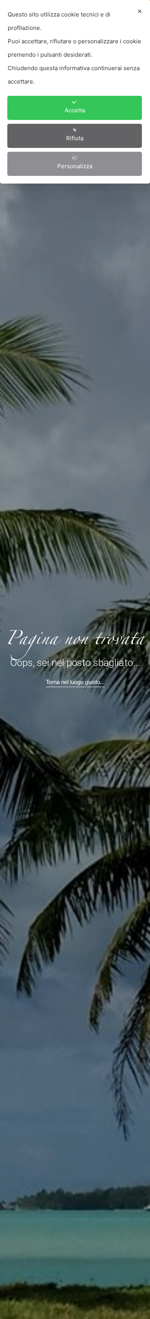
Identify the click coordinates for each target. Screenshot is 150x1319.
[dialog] (75, 92)
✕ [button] (139, 11)
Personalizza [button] (74, 166)
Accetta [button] (75, 110)
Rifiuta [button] (74, 138)
